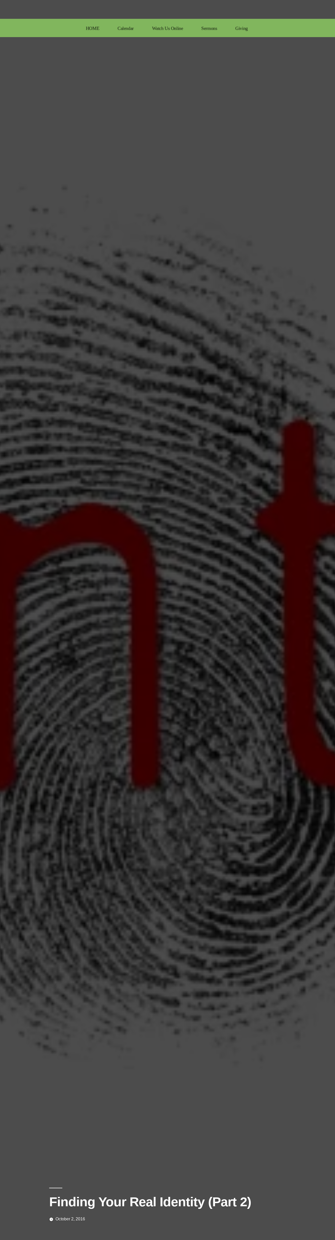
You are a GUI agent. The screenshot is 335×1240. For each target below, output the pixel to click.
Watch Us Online (167, 28)
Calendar (126, 28)
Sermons (209, 28)
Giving (241, 28)
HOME (92, 28)
